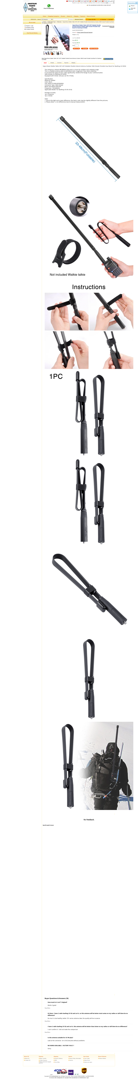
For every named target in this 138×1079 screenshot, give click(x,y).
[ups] (83, 1074)
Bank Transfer (43, 1058)
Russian (105, 1)
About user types (88, 1062)
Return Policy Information (75, 1058)
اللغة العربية (112, 1)
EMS (56, 1060)
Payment (82, 16)
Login (78, 2)
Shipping (76, 16)
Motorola (59, 21)
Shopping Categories (53, 16)
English (87, 1)
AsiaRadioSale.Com (55, 1076)
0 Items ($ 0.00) (91, 19)
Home (44, 16)
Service (70, 1056)
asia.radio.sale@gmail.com (58, 1077)
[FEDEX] (71, 1074)
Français (76, 1)
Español (93, 1)
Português (99, 1)
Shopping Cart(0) (30, 27)
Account (111, 19)
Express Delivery (59, 1058)
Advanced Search (79, 19)
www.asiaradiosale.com (93, 5)
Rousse (132, 5)
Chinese (70, 1)
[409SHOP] (60, 1074)
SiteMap (90, 2)
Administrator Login (84, 1077)
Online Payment (43, 1060)
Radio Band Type (52, 21)
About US (69, 16)
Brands (63, 16)
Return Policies (102, 1058)
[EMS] (75, 1074)
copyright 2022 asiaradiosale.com (72, 1077)
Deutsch (82, 1)
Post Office (57, 1062)
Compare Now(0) (30, 29)
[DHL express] (78, 1074)
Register (74, 2)
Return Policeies (102, 1056)
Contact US (27, 1060)
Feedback (85, 2)
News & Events (91, 16)
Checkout (104, 19)
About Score (87, 1060)
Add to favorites (96, 2)
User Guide (86, 1056)
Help (81, 2)
